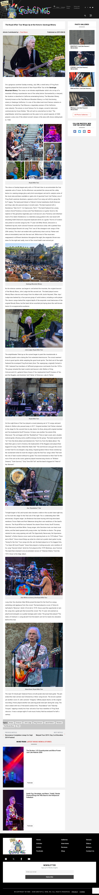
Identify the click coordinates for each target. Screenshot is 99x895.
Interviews (65, 843)
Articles (39, 843)
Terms (82, 892)
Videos (88, 843)
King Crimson (38, 722)
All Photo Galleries (81, 115)
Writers (88, 847)
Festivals (30, 782)
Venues (89, 840)
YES (18, 726)
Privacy (75, 892)
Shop (63, 851)
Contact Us (90, 851)
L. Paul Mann (23, 32)
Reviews (59, 722)
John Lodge (27, 722)
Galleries (64, 840)
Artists (11, 722)
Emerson (18, 722)
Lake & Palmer (49, 722)
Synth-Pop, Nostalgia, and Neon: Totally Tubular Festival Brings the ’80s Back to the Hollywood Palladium (43, 795)
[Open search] (85, 16)
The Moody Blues (9, 726)
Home (38, 840)
